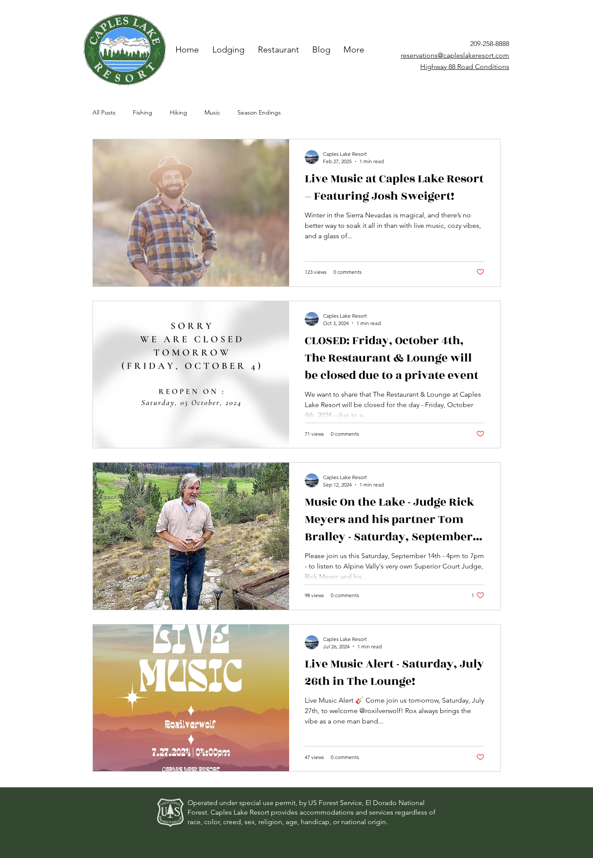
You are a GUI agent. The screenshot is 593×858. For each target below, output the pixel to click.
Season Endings (259, 112)
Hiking (178, 112)
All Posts (103, 112)
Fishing (142, 112)
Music (212, 112)
